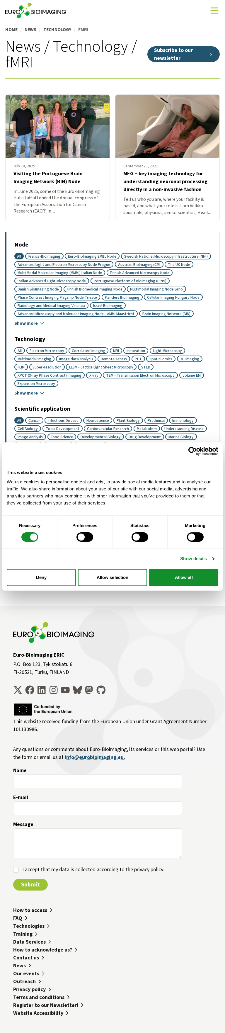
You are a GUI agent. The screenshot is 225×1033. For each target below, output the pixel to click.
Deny (41, 577)
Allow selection (113, 577)
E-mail (20, 797)
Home (11, 29)
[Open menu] (214, 10)
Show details (193, 558)
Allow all (184, 577)
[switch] (84, 537)
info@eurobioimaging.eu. (95, 757)
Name (20, 770)
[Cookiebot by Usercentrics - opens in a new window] (192, 451)
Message (23, 824)
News (30, 29)
